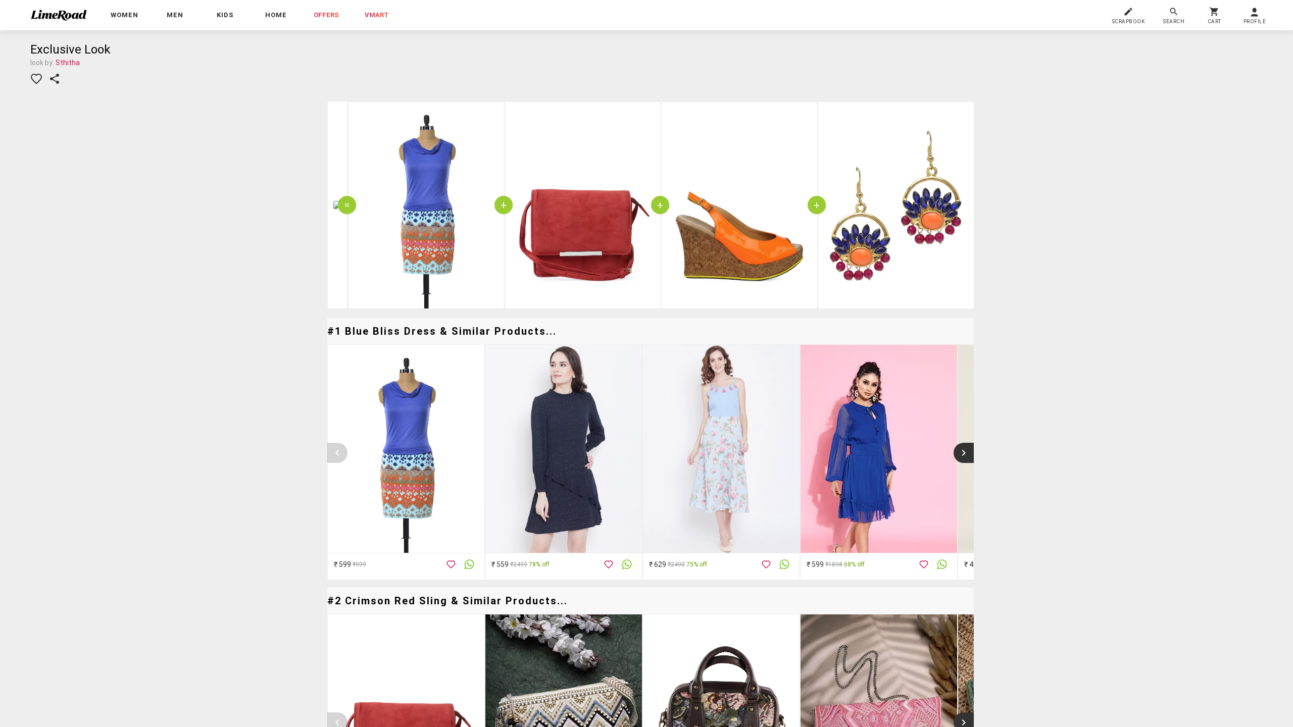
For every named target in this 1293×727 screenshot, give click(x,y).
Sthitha (68, 63)
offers (326, 15)
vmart (377, 15)
